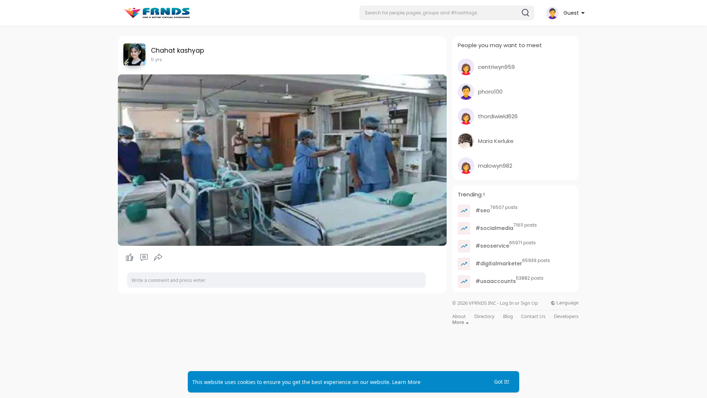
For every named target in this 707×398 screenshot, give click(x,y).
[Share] (158, 257)
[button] (446, 13)
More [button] (458, 322)
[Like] (143, 257)
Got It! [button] (501, 381)
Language (566, 302)
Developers (566, 316)
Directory (484, 316)
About (459, 316)
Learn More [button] (406, 381)
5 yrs (156, 59)
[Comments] (144, 257)
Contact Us (533, 316)
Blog (508, 316)
